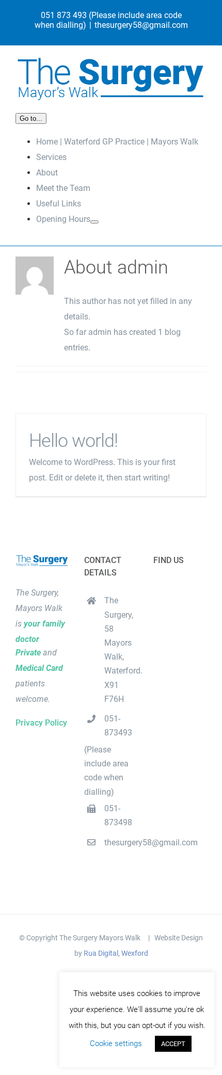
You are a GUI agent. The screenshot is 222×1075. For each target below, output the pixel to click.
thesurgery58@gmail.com (141, 25)
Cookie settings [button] (116, 1043)
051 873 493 (64, 15)
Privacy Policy (41, 723)
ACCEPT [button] (173, 1044)
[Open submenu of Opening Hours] (94, 221)
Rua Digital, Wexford (116, 953)
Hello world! (73, 441)
